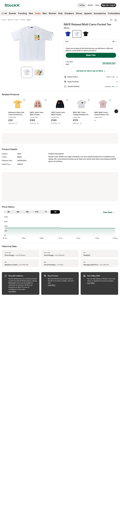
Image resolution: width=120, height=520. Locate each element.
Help (97, 5)
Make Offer (91, 55)
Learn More (22, 291)
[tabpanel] (32, 43)
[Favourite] (111, 20)
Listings (82, 5)
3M (18, 212)
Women (52, 13)
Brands (12, 13)
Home (4, 20)
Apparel (88, 13)
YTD (36, 212)
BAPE (29, 20)
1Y (46, 212)
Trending (22, 13)
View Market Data (108, 63)
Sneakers (69, 13)
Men (44, 13)
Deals (38, 13)
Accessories (100, 13)
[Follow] (24, 100)
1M (8, 212)
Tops (16, 20)
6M (27, 212)
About (91, 6)
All (5, 13)
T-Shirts (22, 20)
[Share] (115, 20)
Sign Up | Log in (108, 5)
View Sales (107, 212)
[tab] (26, 72)
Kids (60, 13)
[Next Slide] (116, 111)
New (31, 13)
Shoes (79, 13)
